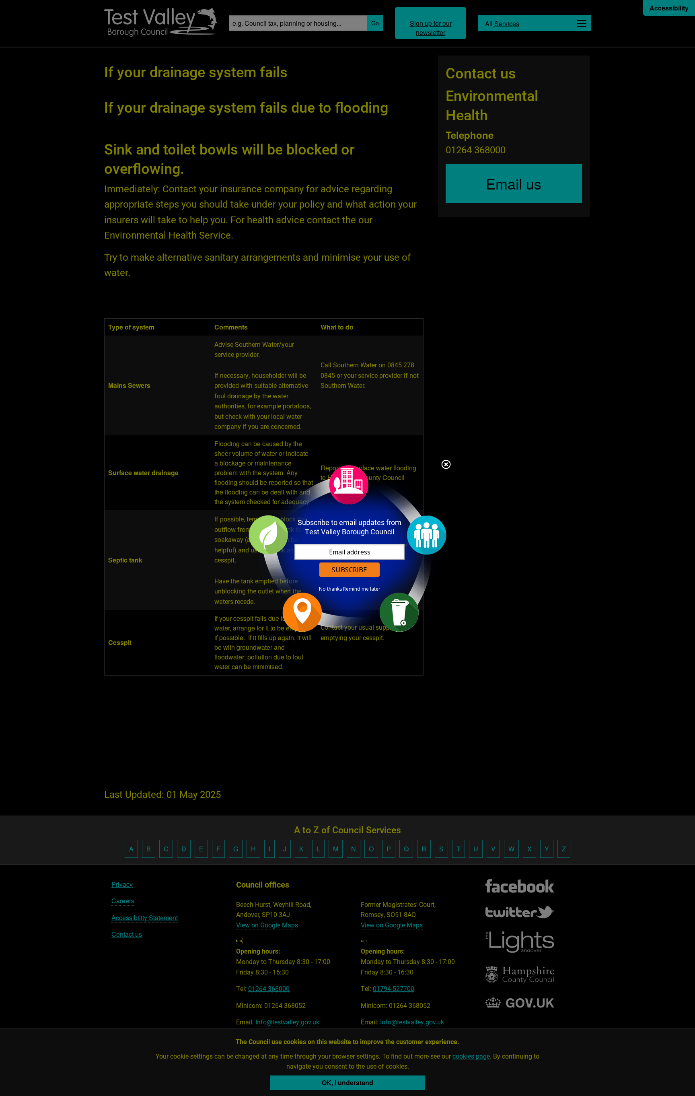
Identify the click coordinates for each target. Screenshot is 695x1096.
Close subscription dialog (446, 465)
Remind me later (361, 589)
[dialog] (347, 548)
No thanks (330, 589)
